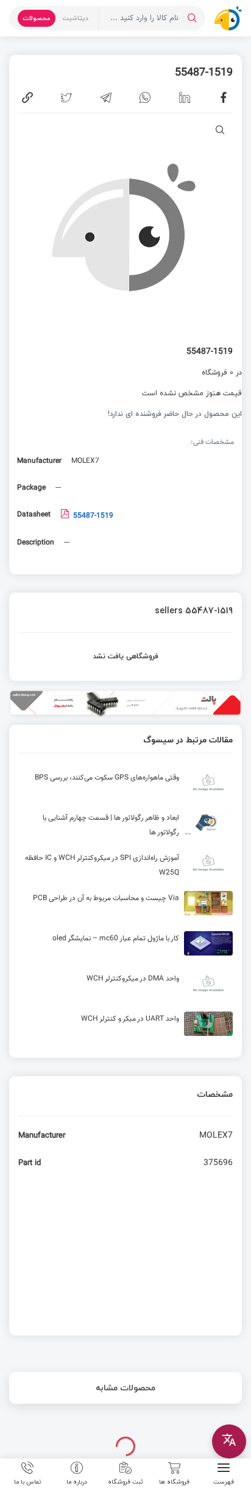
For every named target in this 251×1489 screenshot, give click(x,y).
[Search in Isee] (192, 18)
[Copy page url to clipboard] (27, 97)
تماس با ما (27, 1481)
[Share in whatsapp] (145, 97)
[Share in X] (66, 97)
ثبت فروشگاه (125, 1481)
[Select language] (229, 1441)
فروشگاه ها (174, 1481)
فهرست (223, 1481)
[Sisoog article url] (125, 787)
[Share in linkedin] (184, 97)
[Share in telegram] (106, 97)
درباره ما (76, 1481)
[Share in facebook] (223, 97)
